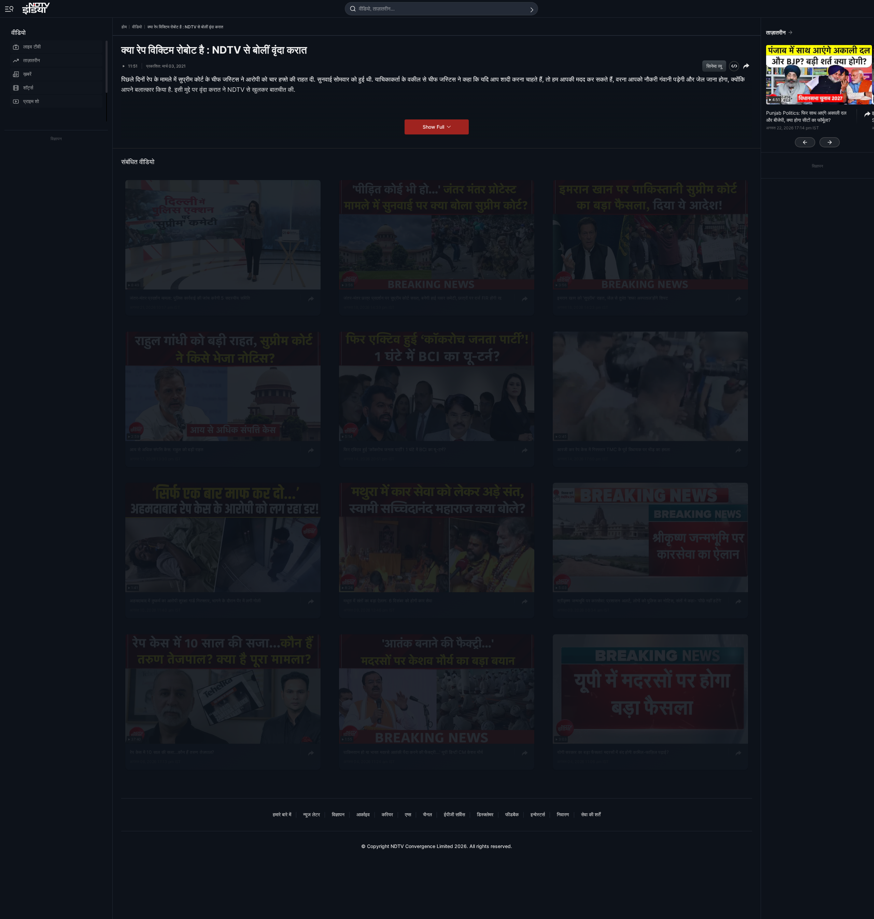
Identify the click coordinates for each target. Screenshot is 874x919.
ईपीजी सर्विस (454, 814)
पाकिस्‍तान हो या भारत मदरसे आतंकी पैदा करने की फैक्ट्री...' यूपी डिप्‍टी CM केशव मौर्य (413, 752)
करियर (387, 814)
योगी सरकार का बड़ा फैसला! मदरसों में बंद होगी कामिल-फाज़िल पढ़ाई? (612, 752)
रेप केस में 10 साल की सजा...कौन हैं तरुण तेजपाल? (172, 752)
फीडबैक (512, 814)
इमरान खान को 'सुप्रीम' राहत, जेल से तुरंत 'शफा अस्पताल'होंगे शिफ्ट (612, 297)
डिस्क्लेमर (485, 814)
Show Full (434, 127)
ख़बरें (27, 74)
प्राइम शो (31, 101)
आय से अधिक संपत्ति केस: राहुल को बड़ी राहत (166, 449)
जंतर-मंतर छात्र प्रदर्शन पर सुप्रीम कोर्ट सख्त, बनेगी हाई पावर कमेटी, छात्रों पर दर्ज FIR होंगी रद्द (422, 297)
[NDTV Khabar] (36, 7)
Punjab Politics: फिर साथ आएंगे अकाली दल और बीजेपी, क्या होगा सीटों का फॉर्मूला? (806, 116)
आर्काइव (363, 814)
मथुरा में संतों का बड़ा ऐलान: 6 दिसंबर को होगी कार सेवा (387, 600)
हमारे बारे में (282, 814)
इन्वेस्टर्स (538, 814)
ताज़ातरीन (31, 60)
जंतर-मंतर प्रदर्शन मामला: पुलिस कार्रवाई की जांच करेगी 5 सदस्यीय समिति (190, 297)
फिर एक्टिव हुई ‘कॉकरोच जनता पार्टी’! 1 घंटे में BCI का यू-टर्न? (394, 449)
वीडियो (18, 32)
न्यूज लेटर (311, 814)
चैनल (427, 814)
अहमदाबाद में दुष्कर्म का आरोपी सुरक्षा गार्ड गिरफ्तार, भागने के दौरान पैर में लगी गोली (195, 600)
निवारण (563, 814)
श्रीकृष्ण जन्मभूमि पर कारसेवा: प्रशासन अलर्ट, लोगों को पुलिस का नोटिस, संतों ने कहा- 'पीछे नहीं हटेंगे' (639, 600)
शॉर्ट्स (28, 87)
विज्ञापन (338, 814)
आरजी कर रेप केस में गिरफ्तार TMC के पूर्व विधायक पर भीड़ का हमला (613, 449)
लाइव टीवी (32, 46)
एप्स (408, 814)
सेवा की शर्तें (591, 814)
